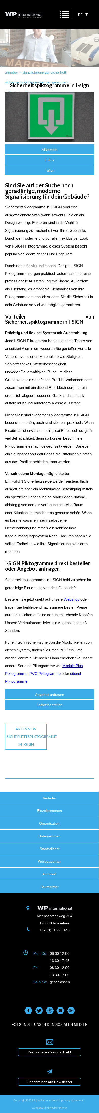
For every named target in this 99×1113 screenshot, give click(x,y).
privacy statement (72, 1100)
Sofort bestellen (49, 705)
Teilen (50, 170)
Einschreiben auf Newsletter (49, 1082)
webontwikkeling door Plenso (49, 1107)
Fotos (49, 160)
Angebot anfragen (49, 694)
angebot (12, 72)
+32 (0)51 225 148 (55, 930)
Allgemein (49, 149)
